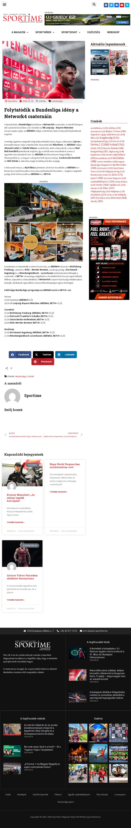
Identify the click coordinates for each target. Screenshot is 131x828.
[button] (4, 4)
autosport (98, 173)
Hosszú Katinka (113, 189)
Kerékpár (21, 794)
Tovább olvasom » (15, 522)
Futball (30, 376)
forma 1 (100, 186)
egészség (110, 179)
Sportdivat (69, 32)
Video (108, 229)
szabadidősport (102, 223)
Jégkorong (116, 193)
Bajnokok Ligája (101, 176)
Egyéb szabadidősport (79, 794)
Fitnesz (58, 794)
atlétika (114, 169)
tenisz (102, 226)
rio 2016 (115, 216)
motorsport (104, 209)
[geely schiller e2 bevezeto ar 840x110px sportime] (87, 19)
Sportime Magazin (115, 219)
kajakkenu (98, 196)
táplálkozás (117, 226)
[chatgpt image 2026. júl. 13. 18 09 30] (109, 301)
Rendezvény (99, 216)
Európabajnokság (102, 182)
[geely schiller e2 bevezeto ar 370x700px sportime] (109, 116)
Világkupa (118, 233)
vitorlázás (98, 236)
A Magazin (18, 32)
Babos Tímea (116, 172)
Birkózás (118, 176)
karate (111, 196)
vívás (112, 236)
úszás (97, 243)
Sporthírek (43, 32)
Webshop (113, 32)
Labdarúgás (57, 101)
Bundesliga (20, 376)
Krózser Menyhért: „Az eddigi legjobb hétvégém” (21, 497)
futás (96, 189)
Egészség (93, 32)
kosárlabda (104, 199)
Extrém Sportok (40, 794)
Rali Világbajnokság (113, 213)
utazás (96, 229)
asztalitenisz (99, 169)
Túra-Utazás (102, 794)
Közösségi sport (66, 801)
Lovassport (120, 794)
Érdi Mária (103, 239)
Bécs (96, 179)
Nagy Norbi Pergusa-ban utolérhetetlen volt (65, 466)
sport (97, 220)
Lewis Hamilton (107, 203)
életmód (119, 239)
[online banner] (43, 222)
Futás (8, 794)
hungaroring (99, 193)
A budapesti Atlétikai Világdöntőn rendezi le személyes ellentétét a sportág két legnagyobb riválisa (107, 695)
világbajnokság (100, 233)
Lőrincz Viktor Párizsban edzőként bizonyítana (22, 577)
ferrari (118, 182)
